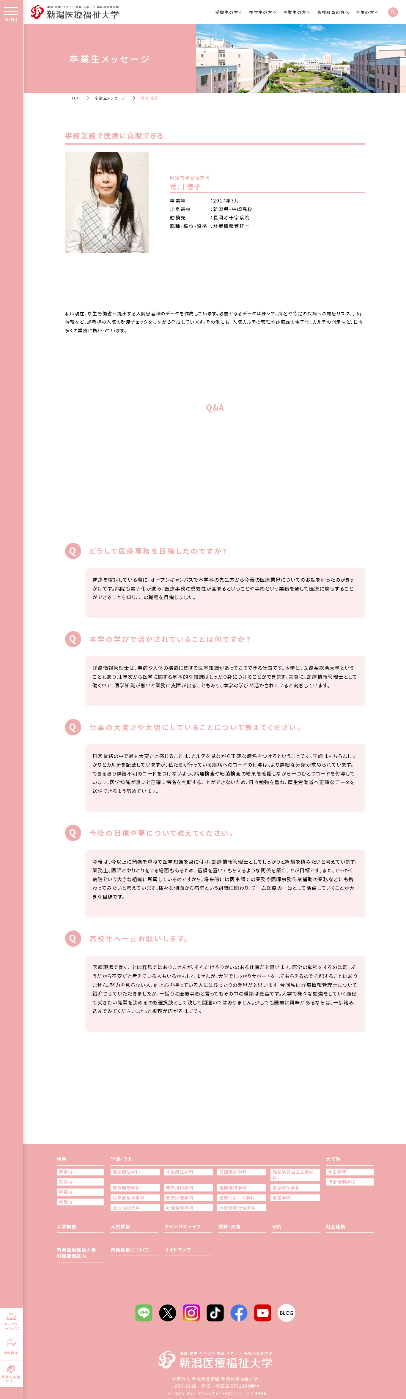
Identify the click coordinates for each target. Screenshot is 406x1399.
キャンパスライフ (182, 1226)
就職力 (66, 1202)
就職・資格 (229, 1226)
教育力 (66, 1182)
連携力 (66, 1172)
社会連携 (336, 1226)
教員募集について (130, 1249)
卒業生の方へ (297, 12)
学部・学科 (122, 1159)
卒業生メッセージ (110, 97)
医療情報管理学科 (237, 1207)
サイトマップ (177, 1249)
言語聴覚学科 (233, 1172)
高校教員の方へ (333, 12)
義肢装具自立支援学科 (293, 1175)
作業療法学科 (179, 1172)
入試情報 (120, 1226)
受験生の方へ (229, 12)
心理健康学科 (179, 1207)
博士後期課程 (341, 1182)
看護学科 (282, 1198)
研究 (277, 1226)
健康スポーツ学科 (237, 1198)
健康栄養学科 (179, 1198)
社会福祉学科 (126, 1207)
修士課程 (337, 1172)
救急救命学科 (286, 1188)
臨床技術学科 (179, 1188)
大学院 (333, 1159)
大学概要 (66, 1226)
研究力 (66, 1192)
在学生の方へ (263, 12)
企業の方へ (367, 12)
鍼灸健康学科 (126, 1188)
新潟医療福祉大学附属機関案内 (76, 1252)
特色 (62, 1159)
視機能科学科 (233, 1188)
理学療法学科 (126, 1172)
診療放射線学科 (129, 1198)
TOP (75, 97)
